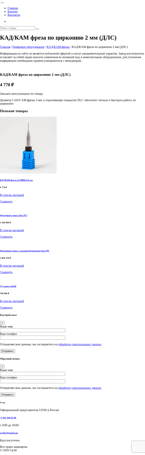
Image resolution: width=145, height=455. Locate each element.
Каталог (13, 11)
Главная (13, 8)
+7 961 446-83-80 (8, 418)
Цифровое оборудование (28, 46)
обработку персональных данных (79, 344)
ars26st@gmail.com (9, 433)
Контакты (14, 14)
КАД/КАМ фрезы (58, 46)
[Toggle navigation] (2, 2)
